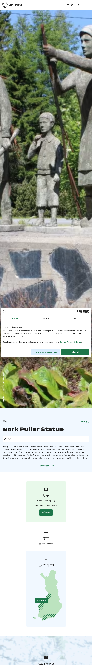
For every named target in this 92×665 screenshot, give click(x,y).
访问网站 (46, 512)
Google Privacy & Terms (70, 342)
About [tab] (76, 318)
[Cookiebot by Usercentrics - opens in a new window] (78, 311)
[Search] (78, 4)
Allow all (75, 352)
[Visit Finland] (12, 5)
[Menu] (84, 4)
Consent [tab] (16, 318)
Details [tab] (46, 318)
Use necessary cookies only (45, 352)
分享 (83, 421)
